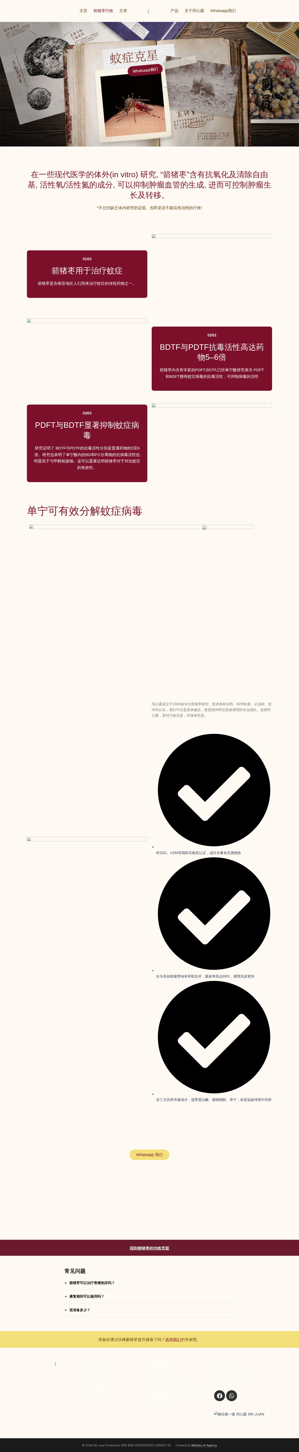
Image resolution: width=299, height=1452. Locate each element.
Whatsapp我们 (223, 11)
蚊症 (156, 1386)
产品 (174, 11)
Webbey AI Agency (204, 1445)
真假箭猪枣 (99, 1380)
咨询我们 (173, 1339)
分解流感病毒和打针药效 (173, 1393)
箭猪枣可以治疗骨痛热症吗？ (92, 1282)
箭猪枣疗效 (103, 11)
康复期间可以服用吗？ (86, 1296)
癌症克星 (159, 1373)
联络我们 (97, 1393)
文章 (123, 11)
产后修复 (159, 1399)
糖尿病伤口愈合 (165, 1380)
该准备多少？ (79, 1310)
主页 (83, 11)
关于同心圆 (194, 11)
